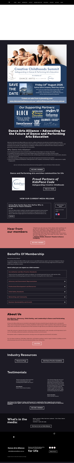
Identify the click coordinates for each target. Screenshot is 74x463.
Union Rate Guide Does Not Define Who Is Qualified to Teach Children (26, 205)
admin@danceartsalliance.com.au (16, 451)
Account (57, 2)
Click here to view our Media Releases (41, 426)
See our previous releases (60, 206)
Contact (31, 2)
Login (61, 2)
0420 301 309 (42, 421)
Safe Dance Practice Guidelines (52, 361)
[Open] (4, 437)
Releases (52, 2)
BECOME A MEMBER (37, 169)
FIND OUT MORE (49, 189)
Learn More (37, 343)
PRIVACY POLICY (53, 451)
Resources (46, 2)
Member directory (38, 2)
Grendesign (24, 456)
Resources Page (21, 361)
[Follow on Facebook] (56, 214)
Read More (12, 216)
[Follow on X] (52, 448)
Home (15, 2)
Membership (24, 2)
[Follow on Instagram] (59, 214)
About (19, 2)
